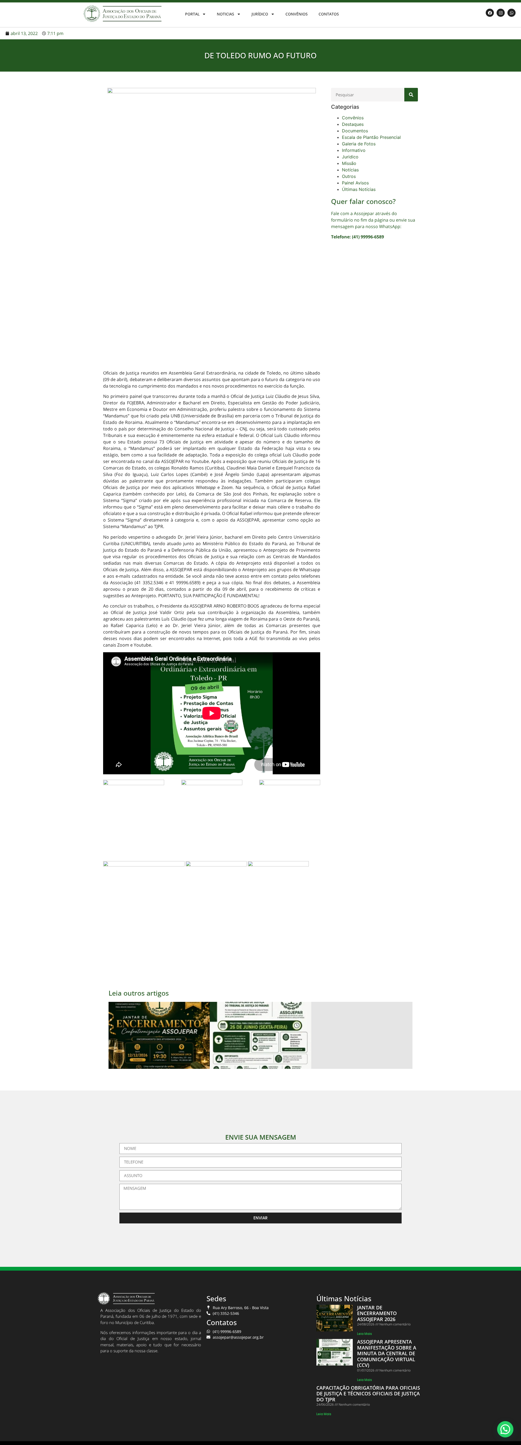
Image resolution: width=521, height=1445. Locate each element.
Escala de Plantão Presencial (371, 137)
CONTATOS (329, 14)
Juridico (350, 156)
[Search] (411, 94)
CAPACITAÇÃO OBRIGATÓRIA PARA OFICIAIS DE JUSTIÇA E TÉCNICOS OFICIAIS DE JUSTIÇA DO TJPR (368, 1394)
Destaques (353, 124)
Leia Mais (364, 1333)
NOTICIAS (225, 14)
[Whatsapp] (511, 13)
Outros (349, 176)
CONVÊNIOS (296, 14)
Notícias (350, 169)
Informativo (354, 150)
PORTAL (192, 14)
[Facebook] (490, 13)
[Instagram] (501, 13)
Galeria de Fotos (359, 143)
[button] (505, 1429)
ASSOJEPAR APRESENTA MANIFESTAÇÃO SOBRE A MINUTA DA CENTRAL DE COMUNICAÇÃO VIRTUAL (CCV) (386, 1353)
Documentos (355, 130)
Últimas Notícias (359, 189)
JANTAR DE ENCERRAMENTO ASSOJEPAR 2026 (377, 1313)
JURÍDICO (260, 14)
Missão (349, 163)
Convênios (353, 117)
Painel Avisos (355, 183)
